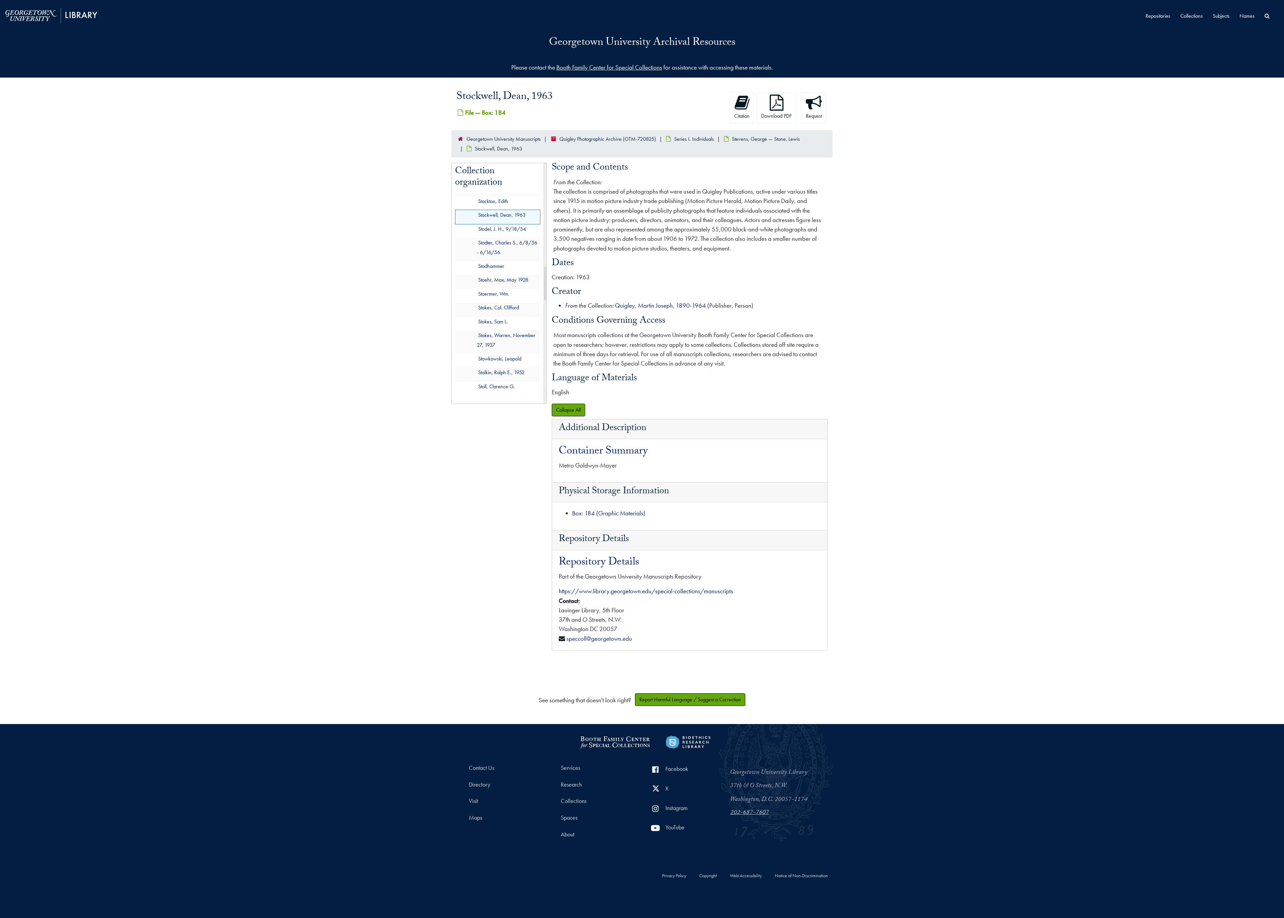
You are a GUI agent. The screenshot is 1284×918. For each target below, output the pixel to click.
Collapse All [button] (568, 409)
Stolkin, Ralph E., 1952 (501, 372)
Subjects (1221, 15)
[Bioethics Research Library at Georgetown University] (688, 741)
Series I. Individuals (694, 138)
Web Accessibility (746, 876)
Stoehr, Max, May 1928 (503, 280)
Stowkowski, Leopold (499, 358)
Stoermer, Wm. (493, 293)
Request (814, 115)
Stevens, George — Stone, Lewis (766, 138)
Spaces (569, 817)
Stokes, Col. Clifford (498, 307)
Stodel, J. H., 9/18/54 (502, 228)
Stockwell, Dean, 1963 (502, 215)
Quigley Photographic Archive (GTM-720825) (607, 138)
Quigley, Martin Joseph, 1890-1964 (660, 305)
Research (571, 784)
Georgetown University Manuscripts (503, 138)
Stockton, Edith (493, 201)
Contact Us (481, 768)
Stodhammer (491, 266)
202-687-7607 (749, 813)
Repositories (1158, 15)
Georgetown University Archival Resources (642, 43)
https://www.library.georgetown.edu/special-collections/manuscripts (646, 591)
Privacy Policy (674, 876)
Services (570, 768)
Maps (475, 817)
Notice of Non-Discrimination (801, 876)
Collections (1191, 15)
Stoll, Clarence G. (496, 386)
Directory (479, 784)
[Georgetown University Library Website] (51, 15)
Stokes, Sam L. (493, 321)
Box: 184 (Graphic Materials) (608, 513)
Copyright (708, 876)
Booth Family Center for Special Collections (609, 67)
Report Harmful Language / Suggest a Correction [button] (690, 699)
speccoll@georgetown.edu (599, 638)
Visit (473, 801)
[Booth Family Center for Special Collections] (615, 741)
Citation (742, 115)
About (567, 834)
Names (1247, 15)
